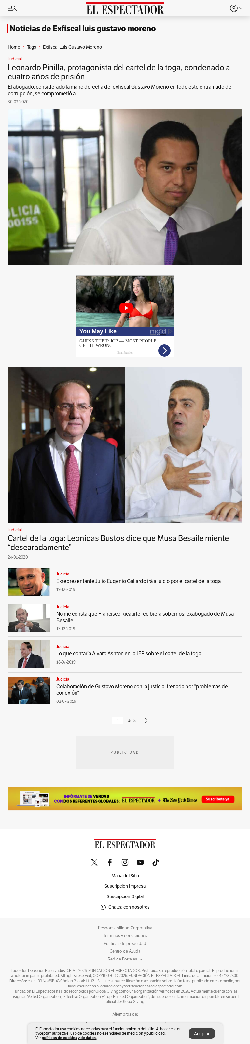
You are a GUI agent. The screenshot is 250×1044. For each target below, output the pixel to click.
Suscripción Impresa (125, 886)
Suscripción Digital (125, 896)
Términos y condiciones (125, 936)
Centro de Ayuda (125, 951)
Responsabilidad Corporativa (125, 928)
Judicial (15, 59)
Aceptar (202, 1034)
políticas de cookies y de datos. (69, 1037)
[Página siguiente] (146, 723)
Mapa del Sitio (125, 876)
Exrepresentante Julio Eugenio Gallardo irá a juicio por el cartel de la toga (138, 581)
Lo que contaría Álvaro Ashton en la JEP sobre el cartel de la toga (128, 654)
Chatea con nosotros (129, 907)
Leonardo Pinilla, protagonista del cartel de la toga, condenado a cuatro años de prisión (119, 72)
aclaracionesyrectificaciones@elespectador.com (141, 986)
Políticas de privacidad (125, 943)
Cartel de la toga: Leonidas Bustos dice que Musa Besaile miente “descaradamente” (118, 543)
